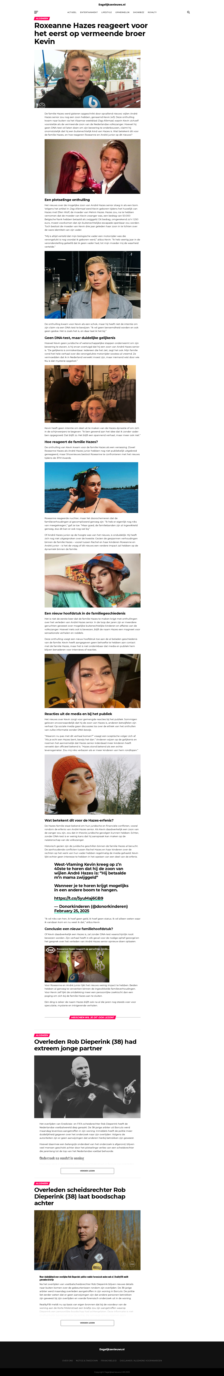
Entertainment (89, 12)
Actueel (71, 12)
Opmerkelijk (122, 12)
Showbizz (138, 12)
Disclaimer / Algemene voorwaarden (141, 1361)
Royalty (152, 12)
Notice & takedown (87, 1361)
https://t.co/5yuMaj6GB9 (78, 898)
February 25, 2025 (71, 910)
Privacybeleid (109, 1361)
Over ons (67, 1361)
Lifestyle (106, 12)
